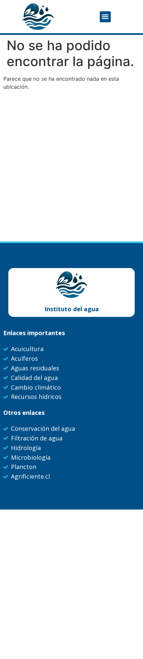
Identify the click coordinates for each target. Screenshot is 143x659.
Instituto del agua (72, 309)
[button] (105, 16)
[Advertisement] (71, 166)
